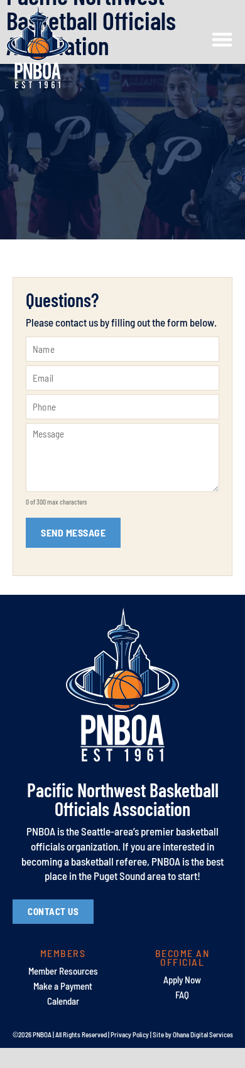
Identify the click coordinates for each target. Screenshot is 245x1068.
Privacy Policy (130, 1034)
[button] (222, 39)
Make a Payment (62, 986)
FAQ (182, 994)
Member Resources (63, 970)
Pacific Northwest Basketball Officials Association (123, 799)
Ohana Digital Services (203, 1034)
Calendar (63, 1001)
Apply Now (182, 979)
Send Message (73, 532)
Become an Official (182, 957)
